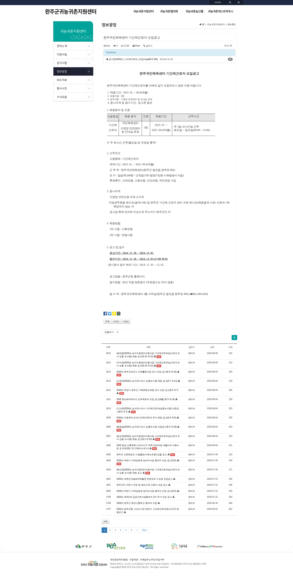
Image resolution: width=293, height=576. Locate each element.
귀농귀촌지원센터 (143, 11)
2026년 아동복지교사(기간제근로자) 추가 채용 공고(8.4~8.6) (146, 417)
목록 (107, 321)
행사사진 (62, 88)
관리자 (106, 46)
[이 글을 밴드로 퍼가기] (118, 313)
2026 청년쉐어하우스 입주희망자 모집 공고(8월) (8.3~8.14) (145, 399)
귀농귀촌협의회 (169, 11)
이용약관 (133, 559)
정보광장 (62, 71)
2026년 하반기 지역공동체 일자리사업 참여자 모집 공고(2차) (146, 491)
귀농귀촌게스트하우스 (220, 11)
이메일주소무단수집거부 (152, 559)
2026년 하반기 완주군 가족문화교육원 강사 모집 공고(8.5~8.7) (147, 390)
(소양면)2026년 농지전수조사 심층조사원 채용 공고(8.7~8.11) (146, 381)
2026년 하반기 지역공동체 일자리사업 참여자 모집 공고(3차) (146, 460)
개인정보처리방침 (119, 559)
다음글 (126, 321)
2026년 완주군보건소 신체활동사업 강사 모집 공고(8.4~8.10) (146, 371)
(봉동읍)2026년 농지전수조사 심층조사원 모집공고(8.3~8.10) (146, 427)
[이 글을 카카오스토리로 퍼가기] (114, 313)
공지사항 (62, 63)
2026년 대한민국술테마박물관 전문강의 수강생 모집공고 (144, 479)
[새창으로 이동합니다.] (84, 546)
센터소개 (62, 46)
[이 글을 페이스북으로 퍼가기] (105, 313)
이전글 (116, 321)
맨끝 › (145, 530)
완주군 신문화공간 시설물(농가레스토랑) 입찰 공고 (141, 454)
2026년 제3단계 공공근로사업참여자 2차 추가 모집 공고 (144, 497)
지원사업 (62, 54)
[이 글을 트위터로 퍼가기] (110, 313)
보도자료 (62, 80)
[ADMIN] (230, 2)
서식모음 (62, 97)
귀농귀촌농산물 (194, 11)
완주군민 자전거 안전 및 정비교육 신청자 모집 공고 (142, 485)
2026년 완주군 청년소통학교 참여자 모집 (136, 503)
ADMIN (218, 2)
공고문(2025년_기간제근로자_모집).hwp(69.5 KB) (133, 59)
